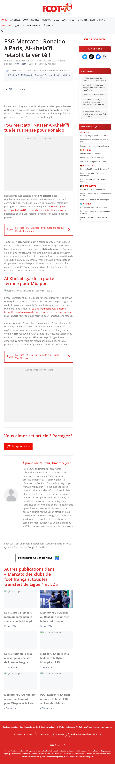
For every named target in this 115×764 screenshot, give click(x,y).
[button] (2, 31)
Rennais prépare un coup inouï (92, 157)
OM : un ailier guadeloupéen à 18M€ (94, 189)
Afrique (46, 25)
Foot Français (33, 25)
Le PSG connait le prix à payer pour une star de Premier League (18, 658)
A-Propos (45, 734)
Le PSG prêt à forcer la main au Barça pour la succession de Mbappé (18, 617)
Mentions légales (25, 734)
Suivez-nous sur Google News (35, 557)
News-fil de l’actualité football (94, 95)
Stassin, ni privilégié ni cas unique (93, 161)
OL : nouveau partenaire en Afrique (94, 207)
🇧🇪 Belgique (86, 150)
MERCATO (6, 25)
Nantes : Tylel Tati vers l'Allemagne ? (94, 169)
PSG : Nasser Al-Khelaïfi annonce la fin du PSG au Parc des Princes (55, 699)
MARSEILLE (15, 19)
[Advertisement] (38, 164)
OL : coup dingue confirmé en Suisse (94, 135)
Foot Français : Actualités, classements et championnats (94, 79)
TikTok (79, 727)
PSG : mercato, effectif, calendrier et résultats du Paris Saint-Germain (95, 114)
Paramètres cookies (102, 727)
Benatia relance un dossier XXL (92, 153)
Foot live (19, 727)
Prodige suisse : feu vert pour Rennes (94, 146)
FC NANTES (82, 19)
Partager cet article (21, 446)
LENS (64, 19)
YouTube (88, 727)
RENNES (35, 19)
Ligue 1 (17, 25)
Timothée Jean (62, 463)
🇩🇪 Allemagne (87, 165)
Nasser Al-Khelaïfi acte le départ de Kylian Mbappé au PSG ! (54, 658)
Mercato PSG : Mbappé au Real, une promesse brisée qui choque (54, 617)
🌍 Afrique (85, 203)
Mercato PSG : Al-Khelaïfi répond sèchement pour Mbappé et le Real (19, 699)
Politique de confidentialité (84, 734)
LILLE (56, 19)
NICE (71, 19)
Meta (61, 727)
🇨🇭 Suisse (84, 132)
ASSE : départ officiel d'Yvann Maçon (94, 200)
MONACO (46, 19)
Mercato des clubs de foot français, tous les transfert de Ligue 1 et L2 (94, 87)
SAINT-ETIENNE (97, 19)
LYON (25, 19)
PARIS (4, 19)
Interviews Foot (48, 727)
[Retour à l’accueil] (57, 8)
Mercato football (32, 727)
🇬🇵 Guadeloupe (88, 186)
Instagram (70, 727)
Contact (60, 734)
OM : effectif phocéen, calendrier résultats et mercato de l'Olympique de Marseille (93, 103)
